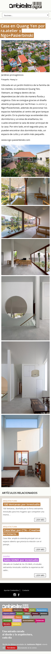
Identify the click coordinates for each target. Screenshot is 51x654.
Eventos (20, 613)
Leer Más (40, 520)
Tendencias (40, 620)
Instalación (16, 624)
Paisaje (26, 617)
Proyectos (16, 620)
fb (18, 594)
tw (14, 594)
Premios (35, 613)
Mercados (7, 624)
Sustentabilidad (28, 620)
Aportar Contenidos (11, 590)
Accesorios (7, 610)
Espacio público (9, 613)
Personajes (7, 620)
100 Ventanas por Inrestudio (22, 504)
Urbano (27, 613)
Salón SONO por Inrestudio (21, 560)
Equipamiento (42, 610)
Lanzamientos (8, 617)
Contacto (25, 590)
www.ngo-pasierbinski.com (15, 139)
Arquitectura (18, 610)
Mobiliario (43, 613)
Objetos (18, 617)
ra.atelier (40, 103)
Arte (26, 610)
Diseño (32, 610)
